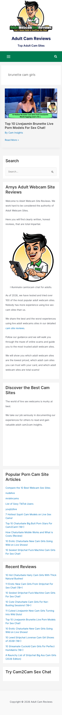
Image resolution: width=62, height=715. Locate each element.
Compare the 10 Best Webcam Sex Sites (28, 487)
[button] (55, 56)
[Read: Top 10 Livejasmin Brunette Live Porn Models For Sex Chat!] (31, 103)
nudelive (10, 493)
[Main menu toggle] (9, 56)
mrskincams (12, 498)
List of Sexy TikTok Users (19, 503)
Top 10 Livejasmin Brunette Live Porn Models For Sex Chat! (29, 125)
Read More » (12, 140)
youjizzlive (11, 509)
